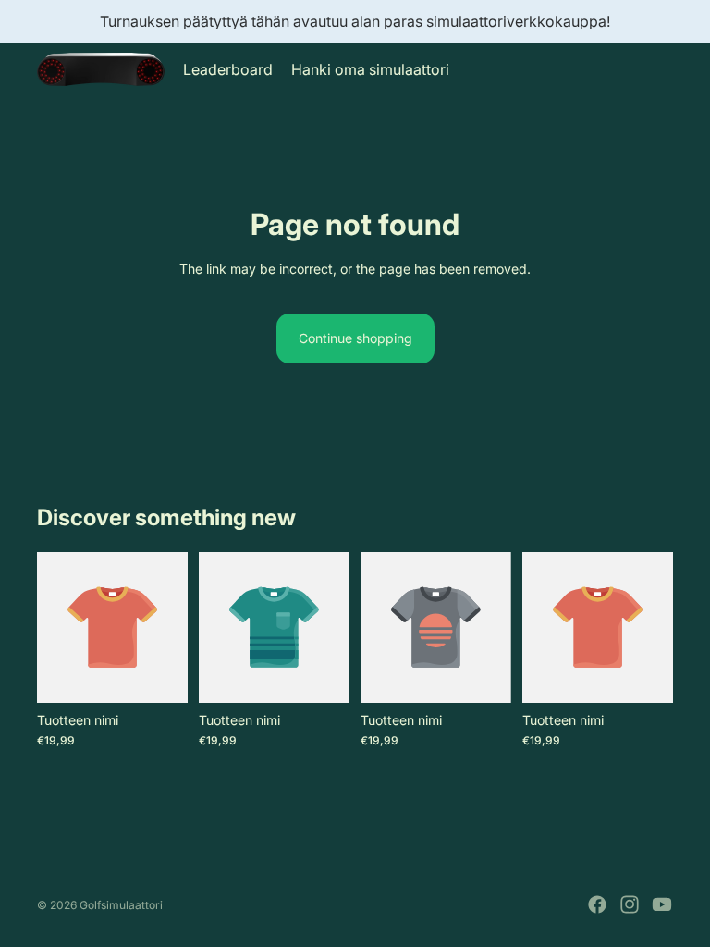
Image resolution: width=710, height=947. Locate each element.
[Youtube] (662, 904)
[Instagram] (629, 904)
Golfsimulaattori (121, 905)
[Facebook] (597, 904)
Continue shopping (355, 338)
